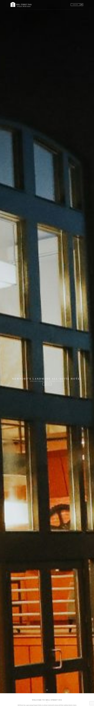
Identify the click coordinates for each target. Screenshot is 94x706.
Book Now (75, 4)
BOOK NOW (47, 384)
